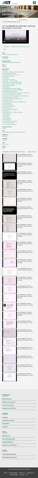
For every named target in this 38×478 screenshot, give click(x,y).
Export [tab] (4, 49)
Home (5, 472)
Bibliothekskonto (6, 399)
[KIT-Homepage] (6, 2)
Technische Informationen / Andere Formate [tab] (20, 46)
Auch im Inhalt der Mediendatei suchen (12, 21)
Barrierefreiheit (14, 474)
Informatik (4, 140)
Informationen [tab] (6, 46)
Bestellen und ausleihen (8, 402)
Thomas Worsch (5, 54)
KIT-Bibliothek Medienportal (11, 12)
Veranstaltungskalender (8, 439)
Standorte (5, 426)
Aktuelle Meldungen (7, 442)
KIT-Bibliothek (15, 3)
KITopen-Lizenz (5, 144)
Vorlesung (4, 66)
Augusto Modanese (14, 54)
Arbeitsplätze (5, 423)
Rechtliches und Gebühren (9, 445)
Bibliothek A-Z (6, 436)
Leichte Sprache (13, 472)
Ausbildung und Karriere (9, 408)
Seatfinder (5, 417)
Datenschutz (30, 472)
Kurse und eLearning (8, 405)
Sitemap (22, 474)
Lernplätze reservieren (8, 420)
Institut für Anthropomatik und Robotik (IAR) (11, 62)
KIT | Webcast (5, 58)
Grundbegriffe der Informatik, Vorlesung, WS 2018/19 (13, 132)
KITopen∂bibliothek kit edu (9, 457)
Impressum (22, 472)
